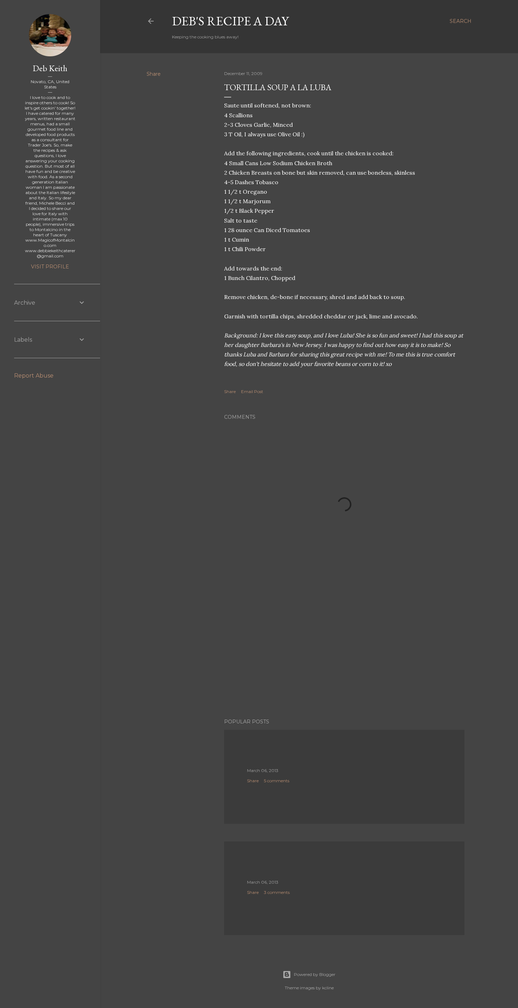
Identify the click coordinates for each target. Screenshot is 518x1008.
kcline (328, 987)
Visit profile (50, 266)
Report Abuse (34, 375)
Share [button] (154, 74)
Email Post (252, 391)
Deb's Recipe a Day (230, 21)
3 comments (277, 892)
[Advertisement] (344, 651)
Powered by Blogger (314, 974)
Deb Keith (50, 68)
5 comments (276, 780)
